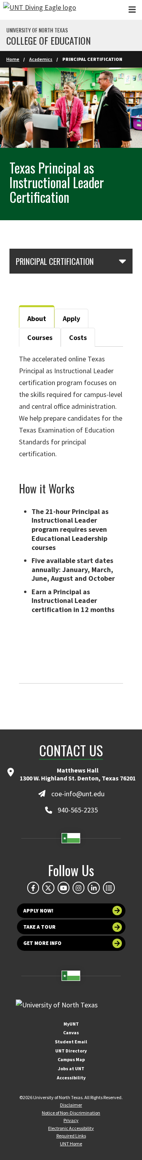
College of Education (48, 40)
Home (12, 59)
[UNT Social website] (109, 888)
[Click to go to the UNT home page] (39, 10)
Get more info (42, 943)
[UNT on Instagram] (78, 888)
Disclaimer (71, 1105)
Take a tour (39, 927)
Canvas (71, 1032)
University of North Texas (37, 30)
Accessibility (71, 1078)
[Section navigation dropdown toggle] (122, 261)
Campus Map (71, 1059)
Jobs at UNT (71, 1068)
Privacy (71, 1120)
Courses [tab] (39, 337)
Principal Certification (55, 261)
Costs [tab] (78, 337)
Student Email (71, 1042)
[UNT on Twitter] (48, 888)
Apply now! (38, 910)
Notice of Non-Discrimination (71, 1113)
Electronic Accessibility (71, 1128)
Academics (40, 59)
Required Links (71, 1136)
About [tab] (36, 318)
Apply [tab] (71, 318)
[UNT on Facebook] (33, 888)
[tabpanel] (71, 515)
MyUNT (71, 1024)
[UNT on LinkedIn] (93, 888)
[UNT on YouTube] (63, 888)
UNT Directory (71, 1051)
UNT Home (71, 1144)
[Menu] (132, 9)
